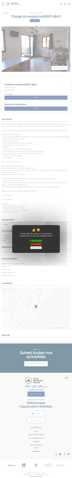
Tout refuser (36, 244)
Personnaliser (36, 248)
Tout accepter (37, 241)
